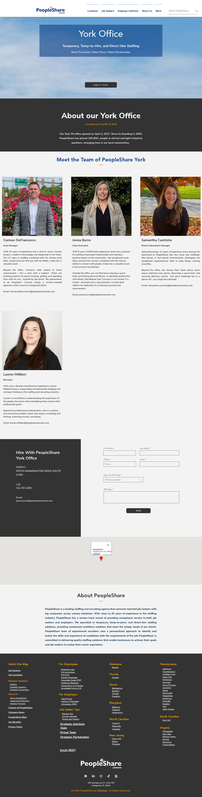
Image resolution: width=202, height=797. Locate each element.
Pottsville (166, 701)
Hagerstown (117, 712)
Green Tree (167, 677)
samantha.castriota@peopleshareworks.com (170, 285)
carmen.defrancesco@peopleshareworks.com (32, 291)
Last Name (144, 448)
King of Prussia (169, 685)
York (164, 706)
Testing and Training (70, 719)
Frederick (116, 710)
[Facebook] (85, 776)
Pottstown (167, 698)
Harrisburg (167, 679)
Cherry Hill (116, 738)
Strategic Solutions (18, 687)
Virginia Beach (169, 745)
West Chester (168, 709)
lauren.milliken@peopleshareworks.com (29, 422)
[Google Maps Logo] (116, 776)
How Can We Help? (112, 475)
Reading (166, 704)
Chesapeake (168, 731)
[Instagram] (101, 776)
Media (165, 690)
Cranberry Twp (169, 674)
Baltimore (116, 707)
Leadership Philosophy (19, 701)
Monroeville (167, 693)
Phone (106, 459)
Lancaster (167, 687)
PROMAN (102, 790)
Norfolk (166, 739)
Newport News (169, 736)
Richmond (167, 742)
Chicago (115, 693)
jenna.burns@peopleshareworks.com (97, 294)
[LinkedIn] (93, 776)
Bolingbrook (117, 688)
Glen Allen (167, 734)
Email (142, 459)
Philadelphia (168, 696)
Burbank (115, 691)
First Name (108, 448)
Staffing (13, 684)
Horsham (167, 682)
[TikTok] (108, 776)
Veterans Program (17, 703)
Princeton (116, 744)
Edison (115, 741)
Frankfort (116, 696)
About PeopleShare (18, 698)
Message (108, 489)
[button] (128, 9)
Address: (21, 467)
